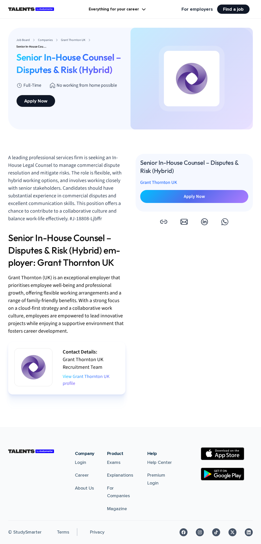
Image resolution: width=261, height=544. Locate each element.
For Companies (118, 492)
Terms (63, 532)
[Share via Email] (184, 222)
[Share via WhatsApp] (225, 222)
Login (80, 462)
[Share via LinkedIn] (204, 222)
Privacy (97, 532)
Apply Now (35, 101)
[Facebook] (183, 532)
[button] (164, 222)
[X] (232, 532)
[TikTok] (216, 532)
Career (82, 475)
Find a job (233, 9)
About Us (84, 488)
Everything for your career (114, 9)
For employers (197, 9)
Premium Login (156, 479)
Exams (114, 462)
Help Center (159, 462)
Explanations (120, 475)
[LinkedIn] (249, 532)
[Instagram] (200, 532)
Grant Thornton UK (158, 182)
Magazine (117, 508)
